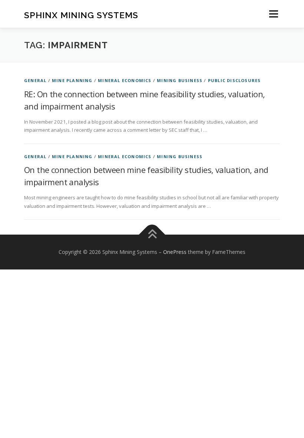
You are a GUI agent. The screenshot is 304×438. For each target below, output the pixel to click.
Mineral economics (124, 80)
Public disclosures (234, 80)
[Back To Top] (152, 235)
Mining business (179, 80)
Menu (273, 13)
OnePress (174, 251)
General (35, 80)
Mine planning (72, 80)
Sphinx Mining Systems (81, 15)
